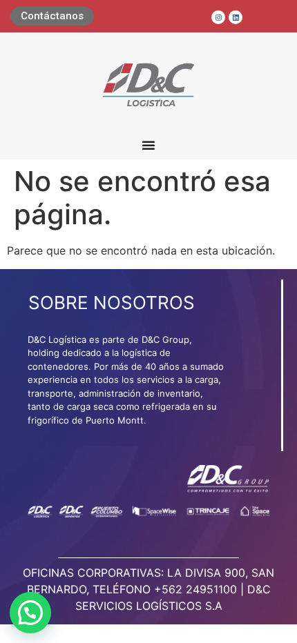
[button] (30, 612)
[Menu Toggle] (148, 145)
